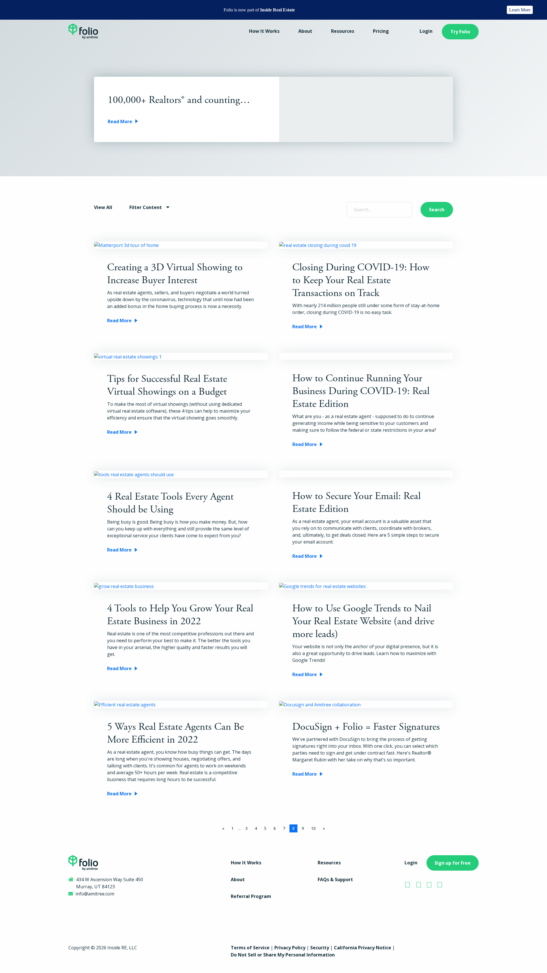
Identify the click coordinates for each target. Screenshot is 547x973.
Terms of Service (250, 947)
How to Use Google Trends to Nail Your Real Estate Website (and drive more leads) (363, 621)
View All (103, 207)
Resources (342, 31)
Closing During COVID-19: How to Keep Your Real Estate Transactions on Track (360, 280)
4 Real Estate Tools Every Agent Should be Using (170, 503)
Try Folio (460, 32)
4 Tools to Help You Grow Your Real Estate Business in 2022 (180, 615)
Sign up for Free (452, 863)
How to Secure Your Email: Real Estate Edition (356, 503)
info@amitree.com (94, 894)
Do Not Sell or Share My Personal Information (283, 955)
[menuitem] (264, 31)
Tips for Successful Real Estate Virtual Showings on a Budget (167, 385)
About (305, 31)
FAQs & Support (335, 879)
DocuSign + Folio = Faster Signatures (366, 726)
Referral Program (251, 896)
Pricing (381, 31)
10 (313, 828)
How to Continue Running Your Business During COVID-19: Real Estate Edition (361, 391)
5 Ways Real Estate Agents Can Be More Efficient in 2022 (175, 733)
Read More (120, 121)
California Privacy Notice (362, 947)
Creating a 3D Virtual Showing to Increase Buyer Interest (175, 274)
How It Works (264, 31)
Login (426, 31)
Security (319, 947)
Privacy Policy (289, 947)
